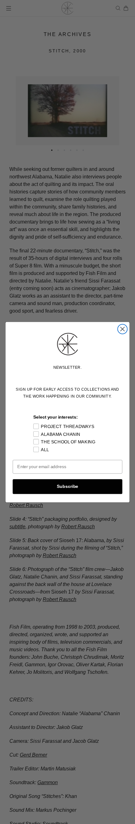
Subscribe (67, 486)
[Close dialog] (122, 329)
